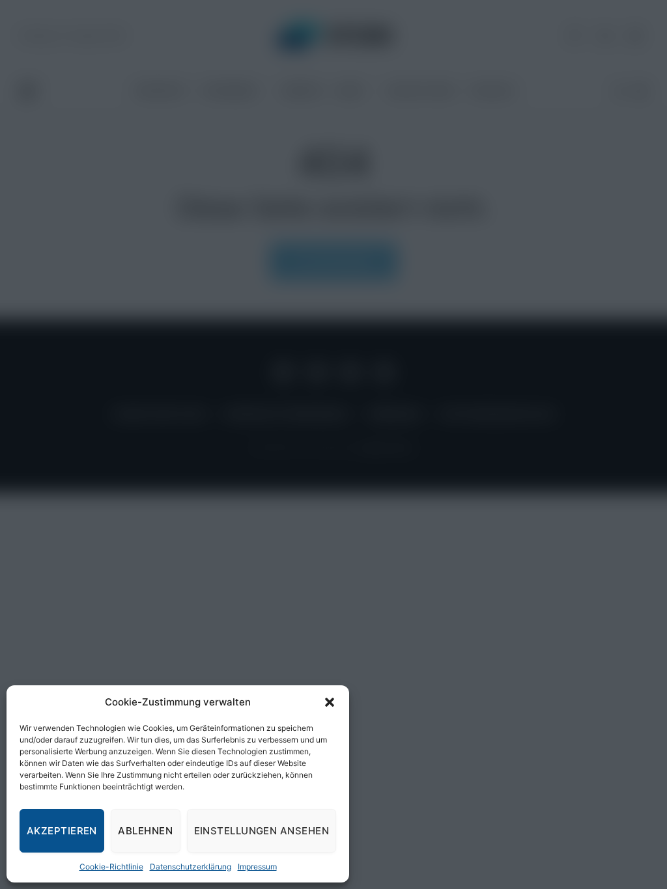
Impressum (257, 866)
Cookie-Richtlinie (111, 866)
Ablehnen (145, 831)
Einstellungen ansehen (261, 831)
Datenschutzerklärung (190, 866)
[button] (329, 702)
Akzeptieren (62, 831)
